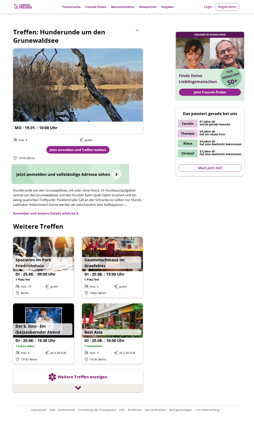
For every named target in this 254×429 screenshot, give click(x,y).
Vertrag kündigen (180, 410)
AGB (52, 410)
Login (208, 7)
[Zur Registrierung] (23, 7)
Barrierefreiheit (155, 410)
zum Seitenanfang (207, 410)
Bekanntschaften (122, 7)
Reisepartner (148, 7)
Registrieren (227, 7)
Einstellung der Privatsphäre (97, 410)
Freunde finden (95, 7)
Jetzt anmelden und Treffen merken (78, 150)
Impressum (38, 410)
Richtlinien (135, 410)
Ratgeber (167, 7)
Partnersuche (71, 7)
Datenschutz (66, 410)
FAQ (122, 410)
